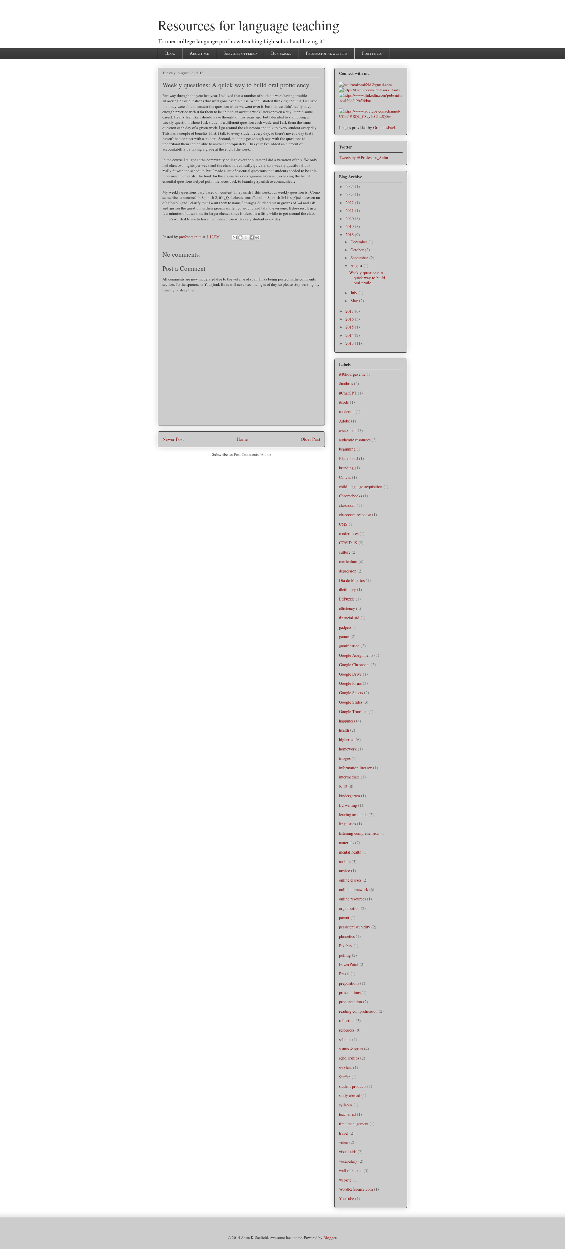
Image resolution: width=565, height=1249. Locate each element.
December (359, 242)
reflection (347, 1020)
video (343, 1142)
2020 (350, 218)
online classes (350, 880)
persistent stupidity (354, 927)
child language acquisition (360, 486)
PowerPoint (348, 964)
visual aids (347, 1151)
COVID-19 (348, 542)
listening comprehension (359, 833)
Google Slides (350, 702)
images (344, 758)
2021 (350, 210)
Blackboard (348, 458)
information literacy (355, 767)
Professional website (326, 54)
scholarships (349, 1058)
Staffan (344, 1077)
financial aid (349, 618)
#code (344, 402)
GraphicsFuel (384, 127)
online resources (352, 899)
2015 (350, 327)
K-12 (343, 786)
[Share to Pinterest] (257, 237)
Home (242, 439)
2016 (350, 319)
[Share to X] (246, 237)
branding (346, 468)
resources (346, 1030)
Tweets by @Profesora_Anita (363, 157)
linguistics (347, 823)
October (357, 250)
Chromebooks (350, 496)
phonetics (347, 936)
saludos (345, 1039)
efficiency (347, 608)
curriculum (348, 561)
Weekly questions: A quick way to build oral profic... (367, 278)
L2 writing (348, 805)
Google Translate (353, 711)
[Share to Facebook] (252, 237)
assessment (348, 430)
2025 (350, 186)
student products (352, 1086)
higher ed (347, 739)
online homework (353, 889)
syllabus (345, 1105)
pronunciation (350, 1001)
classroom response (355, 514)
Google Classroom (354, 664)
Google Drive (350, 674)
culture (344, 552)
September (359, 257)
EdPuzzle (347, 599)
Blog (170, 54)
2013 (350, 343)
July (354, 293)
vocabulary (348, 1161)
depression (347, 571)
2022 (350, 202)
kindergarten (349, 795)
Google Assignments (356, 655)
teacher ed (347, 1114)
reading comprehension (358, 1011)
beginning (347, 449)
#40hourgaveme (352, 374)
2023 (350, 194)
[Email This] (235, 237)
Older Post (310, 439)
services (345, 1067)
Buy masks (281, 54)
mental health (350, 852)
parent (344, 917)
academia (346, 411)
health (344, 730)
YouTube (346, 1198)
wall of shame (350, 1170)
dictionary (347, 589)
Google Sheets (351, 692)
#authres (346, 383)
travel (343, 1133)
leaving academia (353, 814)
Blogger (329, 1237)
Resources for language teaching (248, 24)
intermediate (349, 777)
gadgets (345, 627)
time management (353, 1123)
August (356, 265)
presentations (349, 992)
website (345, 1180)
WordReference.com (356, 1189)
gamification (349, 646)
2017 (350, 311)
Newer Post (173, 439)
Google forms (350, 683)
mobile (344, 861)
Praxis (344, 973)
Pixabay (345, 945)
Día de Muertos (352, 580)
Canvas (345, 477)
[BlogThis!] (240, 237)
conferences (348, 533)
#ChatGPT (348, 393)
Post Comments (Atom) (252, 454)
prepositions (349, 983)
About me (199, 54)
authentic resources (354, 440)
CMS (343, 524)
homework (348, 749)
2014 (350, 335)
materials (346, 842)
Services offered (240, 54)
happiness (347, 721)
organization (349, 908)
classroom (347, 505)
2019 (350, 226)
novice (344, 870)
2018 (350, 234)
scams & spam (351, 1048)
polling (345, 955)
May (354, 300)
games (344, 636)
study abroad (349, 1095)
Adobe (344, 421)
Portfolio (372, 54)
